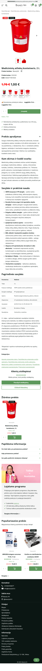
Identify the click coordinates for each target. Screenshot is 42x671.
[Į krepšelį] (14, 437)
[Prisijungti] (36, 5)
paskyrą (16, 503)
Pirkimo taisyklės (7, 618)
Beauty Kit (6, 596)
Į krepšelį (24, 111)
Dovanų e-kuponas (8, 644)
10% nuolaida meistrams (9, 641)
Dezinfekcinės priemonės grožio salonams (21, 362)
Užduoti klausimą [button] (21, 387)
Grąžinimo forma (7, 652)
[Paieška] (6, 5)
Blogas (4, 607)
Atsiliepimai (5, 615)
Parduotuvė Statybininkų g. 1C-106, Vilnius (15, 654)
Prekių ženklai (6, 646)
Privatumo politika (7, 621)
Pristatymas (5, 610)
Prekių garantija (7, 649)
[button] (37, 35)
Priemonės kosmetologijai (26, 367)
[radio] (4, 93)
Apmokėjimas (6, 613)
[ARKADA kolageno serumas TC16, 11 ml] (11, 538)
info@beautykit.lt (9, 588)
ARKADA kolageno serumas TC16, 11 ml (11, 555)
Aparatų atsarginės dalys (9, 359)
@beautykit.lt (7, 599)
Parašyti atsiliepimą (21, 383)
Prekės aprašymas (11, 136)
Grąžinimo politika (7, 623)
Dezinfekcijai (6, 11)
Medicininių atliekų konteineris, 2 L (11, 427)
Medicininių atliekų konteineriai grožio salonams (17, 364)
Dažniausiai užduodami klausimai (12, 629)
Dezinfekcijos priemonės (18, 11)
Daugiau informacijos (11, 513)
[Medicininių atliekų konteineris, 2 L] (11, 410)
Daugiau (4, 576)
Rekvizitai (5, 636)
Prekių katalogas (3, 5)
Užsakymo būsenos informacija (11, 626)
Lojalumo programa (8, 638)
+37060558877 (8, 586)
